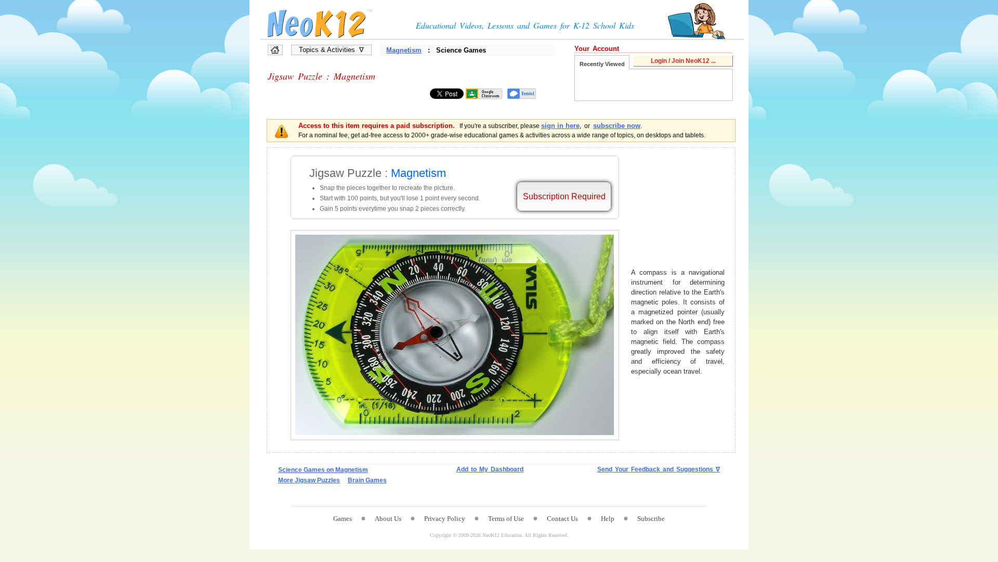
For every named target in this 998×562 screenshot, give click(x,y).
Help (607, 518)
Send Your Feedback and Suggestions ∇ (658, 469)
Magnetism (404, 50)
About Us (388, 518)
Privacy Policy (444, 518)
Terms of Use (506, 518)
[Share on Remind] (521, 93)
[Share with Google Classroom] (484, 93)
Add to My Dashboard (489, 469)
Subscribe (651, 518)
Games (342, 518)
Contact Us (562, 518)
